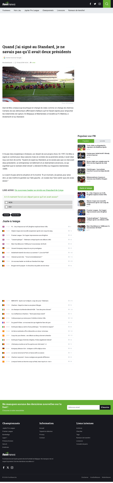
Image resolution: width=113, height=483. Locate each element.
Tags (78, 434)
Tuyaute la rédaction (46, 431)
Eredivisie (5, 447)
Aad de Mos (16, 215)
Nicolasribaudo (7, 62)
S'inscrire (105, 407)
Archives (79, 428)
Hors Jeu (17, 10)
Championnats (48, 10)
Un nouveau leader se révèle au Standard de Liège (39, 190)
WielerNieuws (106, 477)
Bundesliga (6, 434)
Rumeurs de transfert (76, 10)
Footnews (6, 10)
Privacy (41, 434)
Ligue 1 (4, 438)
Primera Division (7, 441)
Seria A (4, 444)
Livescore (61, 10)
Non (10, 202)
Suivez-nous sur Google (13, 58)
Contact (42, 438)
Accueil (41, 428)
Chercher (79, 431)
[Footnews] (28, 454)
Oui (10, 207)
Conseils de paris (82, 444)
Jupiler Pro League (31, 10)
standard (6, 215)
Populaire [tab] (86, 141)
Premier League (7, 431)
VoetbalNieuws (95, 477)
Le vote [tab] (102, 141)
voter (33, 62)
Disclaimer (85, 477)
